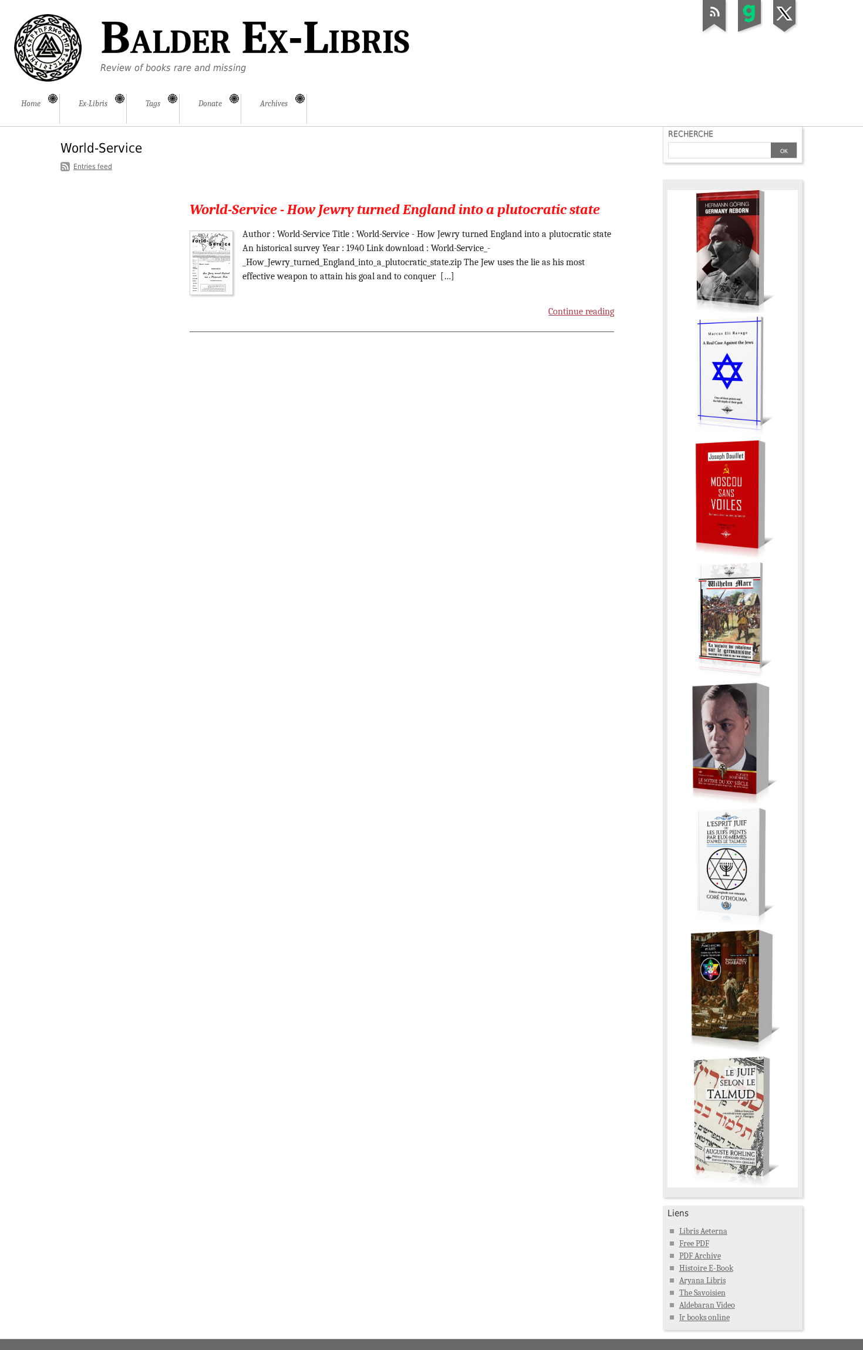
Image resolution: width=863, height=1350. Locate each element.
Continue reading (581, 311)
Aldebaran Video (707, 1305)
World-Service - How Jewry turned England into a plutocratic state (395, 209)
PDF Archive (700, 1256)
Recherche (690, 133)
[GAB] (750, 31)
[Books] (733, 1185)
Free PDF (694, 1244)
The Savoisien (702, 1293)
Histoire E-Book (706, 1268)
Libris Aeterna (703, 1231)
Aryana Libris (702, 1280)
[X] (785, 31)
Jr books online (704, 1317)
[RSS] (714, 31)
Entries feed (92, 167)
